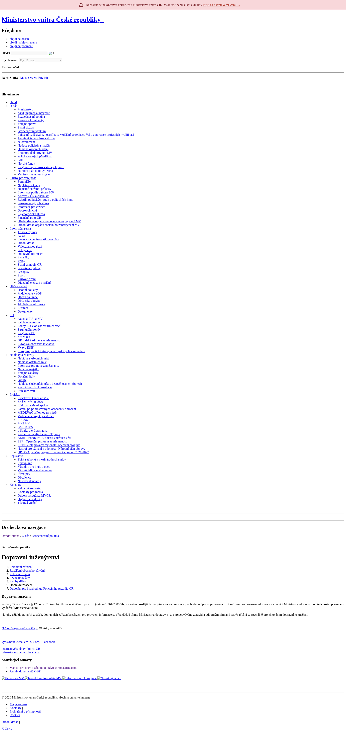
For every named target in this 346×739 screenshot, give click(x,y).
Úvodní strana (10, 536)
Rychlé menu (10, 60)
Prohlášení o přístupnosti (25, 711)
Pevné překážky (20, 577)
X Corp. (35, 642)
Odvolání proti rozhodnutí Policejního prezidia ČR (41, 588)
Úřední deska (10, 722)
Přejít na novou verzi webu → (221, 4)
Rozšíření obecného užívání (27, 570)
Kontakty (15, 708)
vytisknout (8, 642)
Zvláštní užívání (20, 574)
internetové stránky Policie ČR (21, 648)
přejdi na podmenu (21, 46)
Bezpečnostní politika (45, 536)
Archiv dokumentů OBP (25, 671)
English (43, 77)
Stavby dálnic (18, 581)
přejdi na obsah (19, 38)
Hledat (6, 53)
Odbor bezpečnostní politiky (19, 628)
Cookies (15, 715)
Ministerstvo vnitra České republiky (51, 19)
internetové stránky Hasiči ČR (21, 652)
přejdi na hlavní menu (23, 42)
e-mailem (22, 642)
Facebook (49, 642)
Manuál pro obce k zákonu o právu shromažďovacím (43, 667)
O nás (25, 536)
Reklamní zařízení (21, 567)
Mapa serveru (28, 77)
